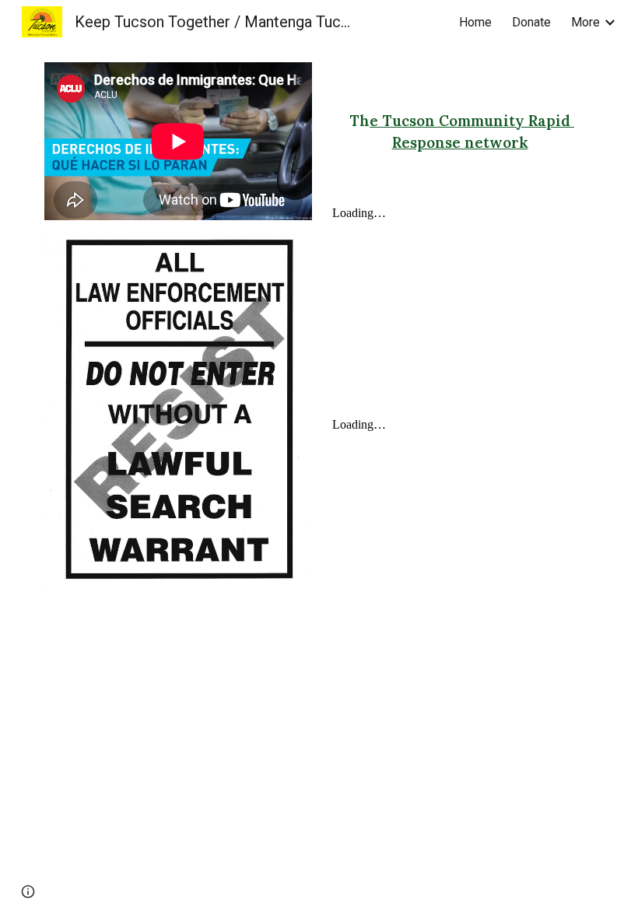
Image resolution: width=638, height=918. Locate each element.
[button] (28, 891)
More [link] (585, 22)
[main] (460, 131)
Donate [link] (531, 22)
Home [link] (475, 22)
